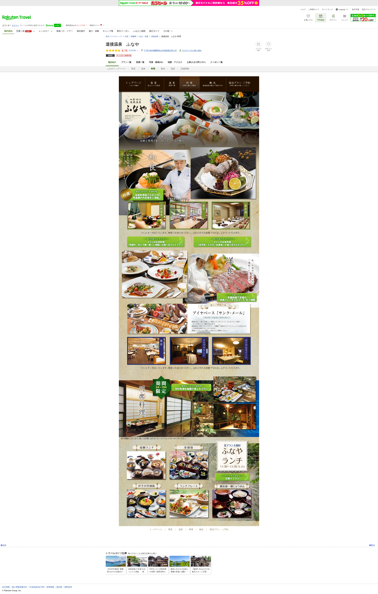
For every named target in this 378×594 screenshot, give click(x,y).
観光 (163, 69)
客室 (133, 69)
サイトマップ (327, 9)
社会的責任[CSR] (37, 587)
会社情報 (6, 587)
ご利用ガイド (313, 9)
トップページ (132, 84)
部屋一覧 (140, 62)
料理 (189, 84)
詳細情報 (185, 69)
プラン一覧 (126, 62)
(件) (132, 50)
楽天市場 (355, 9)
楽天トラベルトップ (114, 36)
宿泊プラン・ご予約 (242, 84)
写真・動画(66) (156, 62)
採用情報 (50, 587)
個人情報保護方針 (19, 587)
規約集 (59, 587)
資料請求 (68, 587)
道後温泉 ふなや (122, 44)
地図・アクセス (175, 62)
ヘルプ (303, 9)
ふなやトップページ (116, 69)
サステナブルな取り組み (192, 50)
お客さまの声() (196, 62)
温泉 (143, 69)
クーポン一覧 (216, 62)
